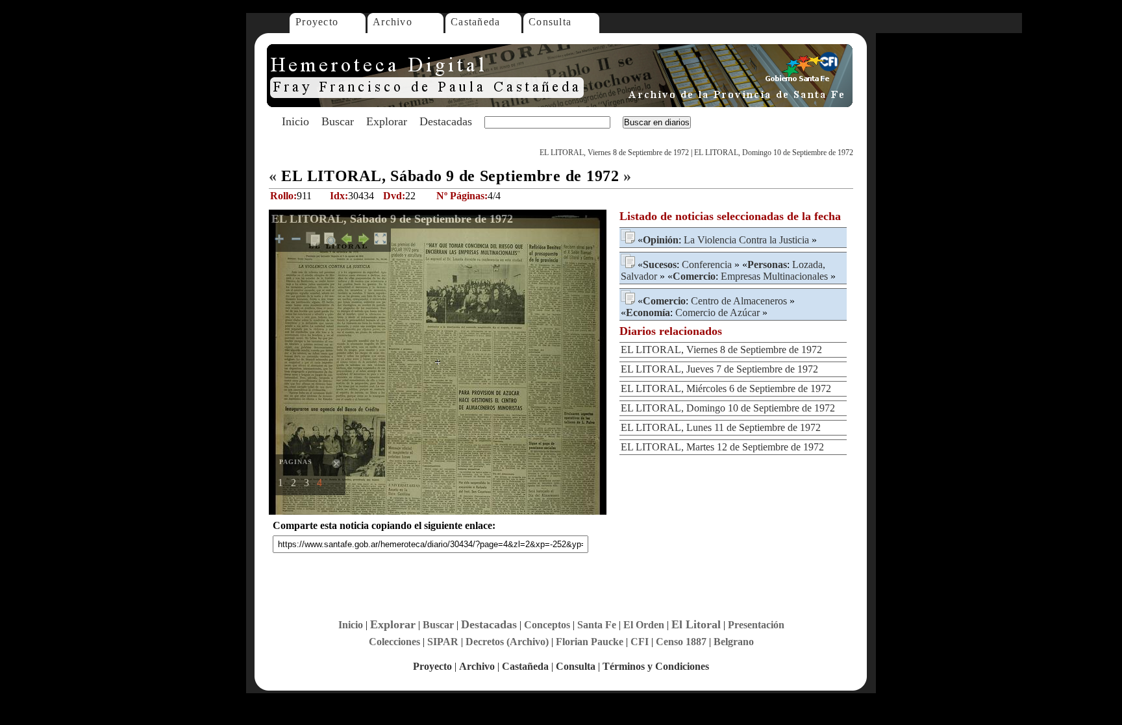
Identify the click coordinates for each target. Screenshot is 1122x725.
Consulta (550, 21)
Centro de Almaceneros (739, 300)
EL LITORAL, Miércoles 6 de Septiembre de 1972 (726, 388)
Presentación (756, 624)
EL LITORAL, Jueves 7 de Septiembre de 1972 (719, 369)
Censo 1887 (681, 641)
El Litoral (696, 624)
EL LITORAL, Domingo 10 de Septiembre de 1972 (773, 152)
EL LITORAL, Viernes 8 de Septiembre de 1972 (614, 152)
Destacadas (445, 121)
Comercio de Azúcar (717, 312)
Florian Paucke (589, 641)
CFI (639, 641)
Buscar (337, 121)
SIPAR (442, 641)
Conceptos (547, 624)
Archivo (392, 21)
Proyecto (316, 21)
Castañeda (476, 21)
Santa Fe (596, 624)
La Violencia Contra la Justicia (746, 239)
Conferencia (707, 264)
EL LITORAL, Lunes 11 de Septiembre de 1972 (721, 427)
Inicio (295, 121)
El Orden (643, 624)
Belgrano (734, 641)
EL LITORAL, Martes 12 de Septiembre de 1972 (722, 446)
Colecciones (394, 641)
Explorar (386, 121)
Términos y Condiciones (656, 666)
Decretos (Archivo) (507, 641)
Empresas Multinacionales (774, 276)
